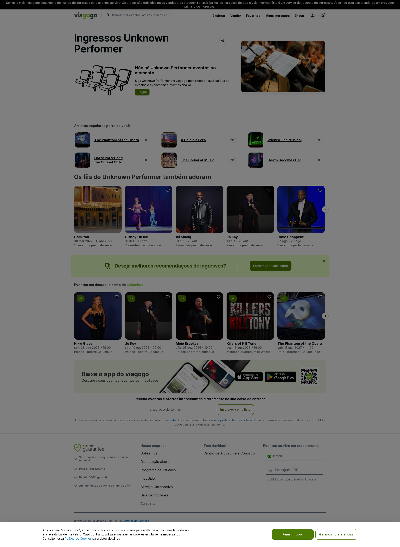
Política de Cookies (78, 538)
